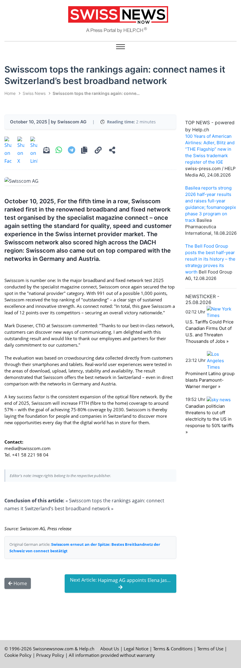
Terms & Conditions (173, 649)
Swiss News (34, 93)
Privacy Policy (50, 655)
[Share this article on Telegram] (71, 150)
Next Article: (123, 580)
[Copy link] (98, 151)
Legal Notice (136, 649)
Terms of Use (210, 649)
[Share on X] (20, 151)
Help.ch (86, 649)
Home (10, 93)
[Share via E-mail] (46, 151)
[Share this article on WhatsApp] (59, 150)
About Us (109, 649)
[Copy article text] (84, 151)
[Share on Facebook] (7, 151)
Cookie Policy (17, 655)
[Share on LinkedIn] (33, 151)
